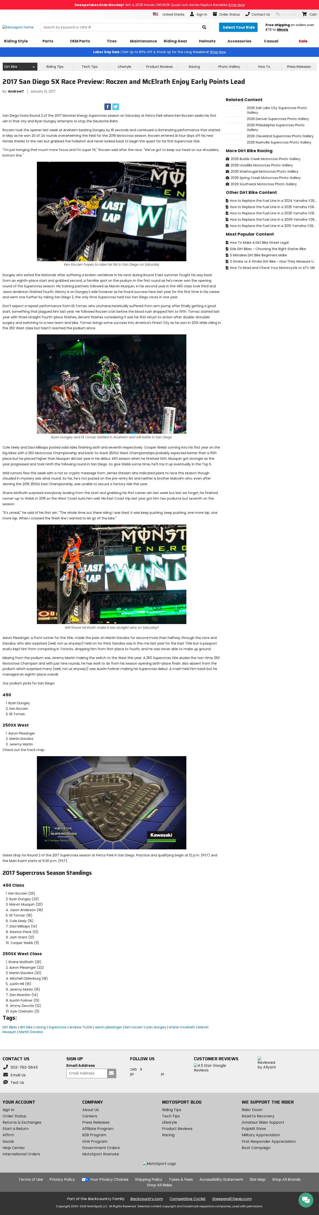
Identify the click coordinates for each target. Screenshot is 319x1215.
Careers (89, 1116)
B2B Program (94, 1135)
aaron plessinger (108, 1027)
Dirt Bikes (10, 1027)
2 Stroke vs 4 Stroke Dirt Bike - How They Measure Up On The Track (272, 261)
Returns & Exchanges (22, 1122)
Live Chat (288, 14)
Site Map (258, 1179)
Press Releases (299, 66)
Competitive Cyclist (188, 1198)
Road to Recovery (258, 1116)
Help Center (14, 1147)
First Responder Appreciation (269, 1141)
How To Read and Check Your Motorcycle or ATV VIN (272, 267)
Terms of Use (31, 1179)
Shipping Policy (148, 1179)
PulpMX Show (254, 1128)
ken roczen (134, 1027)
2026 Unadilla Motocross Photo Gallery (261, 165)
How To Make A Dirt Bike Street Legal (259, 242)
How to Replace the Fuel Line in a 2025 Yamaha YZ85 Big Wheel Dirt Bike (272, 207)
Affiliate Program (97, 1128)
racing (40, 1027)
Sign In (8, 1109)
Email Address (80, 1065)
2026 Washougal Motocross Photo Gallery (264, 171)
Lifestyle (124, 66)
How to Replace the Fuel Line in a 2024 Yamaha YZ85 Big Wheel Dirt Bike (272, 200)
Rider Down (252, 1109)
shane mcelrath (182, 1027)
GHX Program (94, 1141)
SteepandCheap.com (232, 1198)
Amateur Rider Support (263, 1122)
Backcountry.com (146, 1198)
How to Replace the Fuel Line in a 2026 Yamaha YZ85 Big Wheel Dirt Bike (272, 213)
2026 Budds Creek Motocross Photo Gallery (265, 159)
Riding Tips (55, 66)
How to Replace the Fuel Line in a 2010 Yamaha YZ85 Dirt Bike (272, 225)
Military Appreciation (261, 1135)
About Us (90, 1109)
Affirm (8, 1135)
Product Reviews (177, 1128)
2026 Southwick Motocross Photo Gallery (263, 184)
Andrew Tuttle (80, 1027)
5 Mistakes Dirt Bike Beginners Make (258, 255)
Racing (194, 66)
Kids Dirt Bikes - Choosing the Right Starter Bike (267, 249)
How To (264, 66)
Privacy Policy (62, 1179)
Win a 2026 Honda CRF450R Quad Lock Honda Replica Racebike (159, 5)
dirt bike (26, 1027)
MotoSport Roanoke (100, 1154)
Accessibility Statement (221, 1179)
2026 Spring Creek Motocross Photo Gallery (265, 177)
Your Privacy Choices (109, 1179)
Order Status (14, 1116)
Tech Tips (90, 66)
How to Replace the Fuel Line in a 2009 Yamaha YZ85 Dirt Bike (272, 219)
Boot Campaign (256, 1147)
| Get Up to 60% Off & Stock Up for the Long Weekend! (159, 52)
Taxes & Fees (181, 1179)
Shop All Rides (159, 1185)
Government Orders (101, 1147)
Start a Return (15, 1128)
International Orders (21, 1154)
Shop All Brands (286, 1179)
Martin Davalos (31, 1032)
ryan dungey (155, 1027)
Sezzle (8, 1141)
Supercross (58, 1027)
